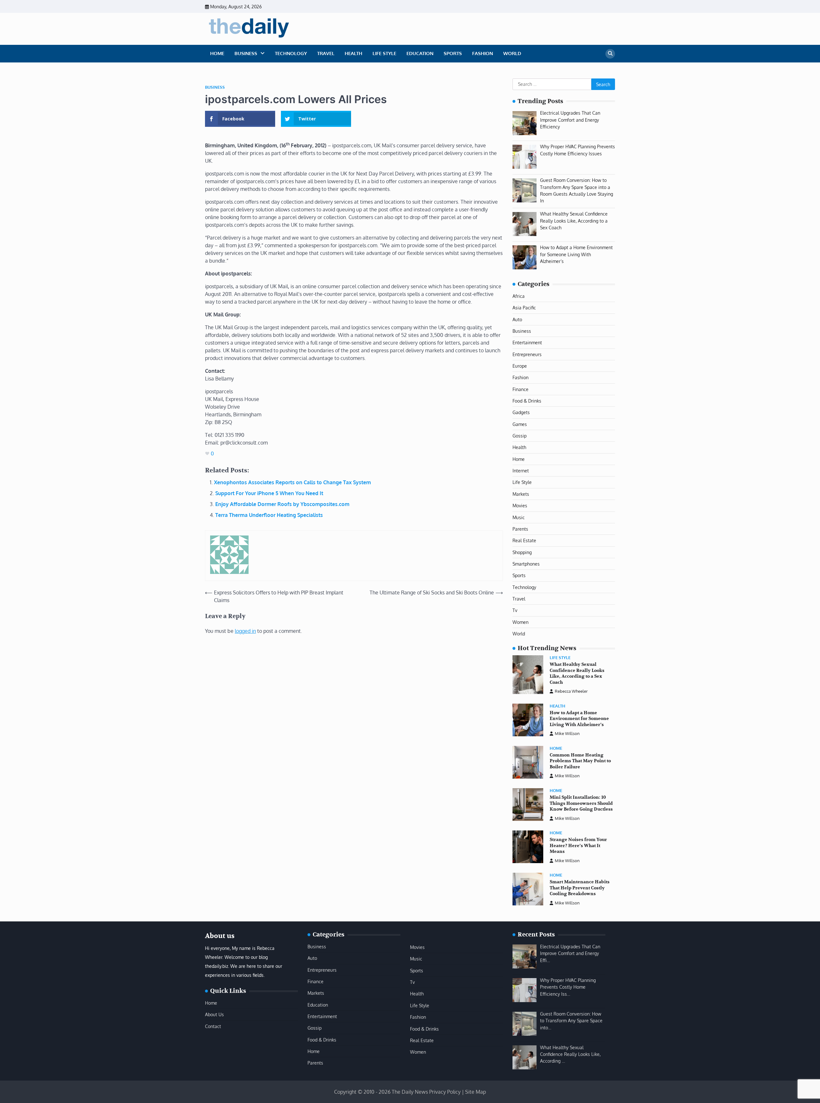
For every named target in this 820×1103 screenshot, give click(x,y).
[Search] (610, 54)
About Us (214, 1014)
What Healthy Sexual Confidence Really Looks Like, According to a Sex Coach (577, 673)
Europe (519, 366)
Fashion (482, 53)
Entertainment (527, 342)
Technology (291, 53)
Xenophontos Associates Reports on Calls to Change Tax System (292, 482)
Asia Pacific (524, 307)
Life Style (384, 53)
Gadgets (521, 412)
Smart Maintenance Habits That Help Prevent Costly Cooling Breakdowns (580, 887)
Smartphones (526, 564)
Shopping (522, 552)
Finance (520, 389)
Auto (517, 319)
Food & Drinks (526, 401)
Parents (520, 529)
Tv (514, 610)
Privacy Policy (445, 1092)
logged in (245, 631)
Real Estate (524, 540)
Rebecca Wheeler (571, 691)
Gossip (519, 435)
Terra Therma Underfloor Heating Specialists (269, 515)
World (512, 53)
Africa (518, 296)
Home (217, 53)
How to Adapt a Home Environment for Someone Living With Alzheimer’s (579, 718)
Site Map (475, 1092)
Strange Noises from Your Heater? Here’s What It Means (578, 845)
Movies (519, 505)
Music (518, 517)
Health (353, 53)
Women (520, 622)
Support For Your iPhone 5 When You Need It (269, 493)
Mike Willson (567, 733)
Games (519, 424)
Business (245, 53)
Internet (520, 470)
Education (419, 53)
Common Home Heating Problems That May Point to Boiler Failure (580, 761)
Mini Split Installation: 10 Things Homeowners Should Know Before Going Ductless (581, 803)
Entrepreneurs (527, 354)
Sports (453, 53)
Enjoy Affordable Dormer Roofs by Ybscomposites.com (282, 504)
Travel (325, 53)
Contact (213, 1026)
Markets (520, 494)
